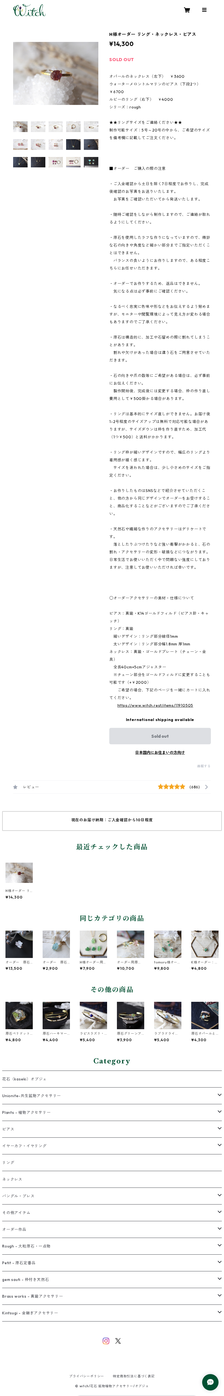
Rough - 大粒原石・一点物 (26, 1246)
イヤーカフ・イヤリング (24, 1145)
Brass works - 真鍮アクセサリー (32, 1296)
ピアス (8, 1129)
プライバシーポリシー (86, 1376)
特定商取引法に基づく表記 (134, 1376)
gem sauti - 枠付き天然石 (25, 1279)
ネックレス (12, 1179)
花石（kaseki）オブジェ (24, 1079)
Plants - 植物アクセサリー (26, 1112)
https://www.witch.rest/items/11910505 (155, 705)
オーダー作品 (14, 1229)
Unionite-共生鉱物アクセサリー (31, 1095)
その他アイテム (16, 1212)
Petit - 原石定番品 (19, 1262)
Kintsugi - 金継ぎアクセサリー (30, 1313)
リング (8, 1162)
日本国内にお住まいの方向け (160, 752)
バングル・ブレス (18, 1196)
